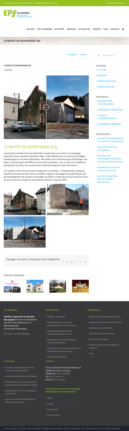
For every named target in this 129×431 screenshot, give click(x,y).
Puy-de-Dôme (53, 415)
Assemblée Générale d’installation (21, 376)
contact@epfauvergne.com (46, 3)
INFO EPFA (102, 75)
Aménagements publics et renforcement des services (59, 332)
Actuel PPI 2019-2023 (57, 357)
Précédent (72, 54)
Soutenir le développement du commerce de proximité (19, 369)
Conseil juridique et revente (102, 333)
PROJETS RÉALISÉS (106, 86)
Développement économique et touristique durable (62, 341)
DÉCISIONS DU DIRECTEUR (110, 109)
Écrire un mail (58, 379)
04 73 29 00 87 (26, 3)
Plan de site (22, 428)
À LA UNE (102, 69)
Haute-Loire (52, 409)
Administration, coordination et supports (104, 346)
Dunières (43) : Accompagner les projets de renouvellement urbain (110, 158)
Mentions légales (34, 428)
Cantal (50, 403)
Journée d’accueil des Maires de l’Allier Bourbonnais (108, 179)
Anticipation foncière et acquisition (105, 322)
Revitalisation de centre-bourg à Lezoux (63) (20, 392)
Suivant (83, 54)
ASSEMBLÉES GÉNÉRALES (109, 124)
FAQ (91, 353)
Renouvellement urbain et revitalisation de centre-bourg (61, 324)
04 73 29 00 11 (57, 376)
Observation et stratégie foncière (104, 316)
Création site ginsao (112, 428)
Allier (49, 398)
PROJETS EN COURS (107, 81)
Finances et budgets (98, 339)
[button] (123, 29)
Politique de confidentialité (52, 428)
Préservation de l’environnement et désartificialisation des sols (64, 350)
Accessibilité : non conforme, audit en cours (87, 428)
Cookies (67, 428)
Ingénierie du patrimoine (100, 328)
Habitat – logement (56, 316)
